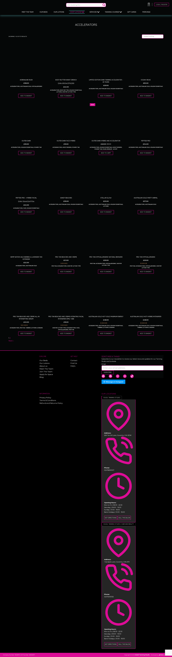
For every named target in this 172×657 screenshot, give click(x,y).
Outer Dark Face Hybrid (66, 141)
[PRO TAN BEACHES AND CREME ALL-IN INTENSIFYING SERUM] (26, 295)
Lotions (59, 92)
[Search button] (104, 5)
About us (43, 366)
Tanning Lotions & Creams (34, 327)
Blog (42, 377)
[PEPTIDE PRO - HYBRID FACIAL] (26, 176)
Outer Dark (26, 141)
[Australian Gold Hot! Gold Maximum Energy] (106, 295)
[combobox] (84, 5)
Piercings (146, 12)
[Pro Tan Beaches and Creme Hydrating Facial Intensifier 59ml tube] (66, 295)
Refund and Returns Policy (51, 403)
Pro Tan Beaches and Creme (66, 257)
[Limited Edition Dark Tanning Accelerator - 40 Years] (106, 58)
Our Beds (43, 12)
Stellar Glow (105, 198)
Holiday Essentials (75, 90)
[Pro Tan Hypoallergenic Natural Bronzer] (106, 235)
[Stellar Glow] (106, 176)
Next (11, 341)
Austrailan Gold (25, 86)
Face (24, 208)
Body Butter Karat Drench (66, 80)
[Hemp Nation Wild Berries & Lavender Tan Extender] (26, 235)
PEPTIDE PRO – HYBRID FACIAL (26, 198)
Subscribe (108, 372)
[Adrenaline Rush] (26, 58)
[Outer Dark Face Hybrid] (66, 119)
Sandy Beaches (66, 198)
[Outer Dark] (26, 119)
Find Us (73, 363)
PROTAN (54, 266)
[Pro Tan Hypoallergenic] (145, 235)
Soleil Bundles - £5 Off (110, 149)
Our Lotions (59, 12)
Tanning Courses (112, 12)
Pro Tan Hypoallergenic (145, 257)
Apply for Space (46, 374)
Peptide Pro (145, 141)
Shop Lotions (76, 12)
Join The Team (46, 372)
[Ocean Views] (145, 58)
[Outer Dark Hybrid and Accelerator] (106, 119)
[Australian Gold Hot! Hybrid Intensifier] (145, 295)
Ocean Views (146, 80)
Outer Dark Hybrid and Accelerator (106, 141)
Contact (73, 360)
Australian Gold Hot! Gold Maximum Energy (106, 316)
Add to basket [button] (26, 96)
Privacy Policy (45, 398)
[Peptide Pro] (145, 119)
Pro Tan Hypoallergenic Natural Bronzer (105, 257)
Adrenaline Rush (26, 80)
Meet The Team (27, 12)
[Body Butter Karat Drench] (66, 58)
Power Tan (38, 147)
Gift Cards (131, 12)
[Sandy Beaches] (66, 176)
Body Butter (64, 90)
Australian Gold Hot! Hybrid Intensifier (145, 316)
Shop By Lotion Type (69, 92)
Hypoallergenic (37, 86)
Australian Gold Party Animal (146, 198)
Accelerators (15, 86)
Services (93, 12)
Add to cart (106, 153)
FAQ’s (72, 366)
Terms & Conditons (48, 400)
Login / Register (161, 4)
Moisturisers (67, 147)
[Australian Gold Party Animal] (145, 176)
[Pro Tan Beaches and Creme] (66, 235)
